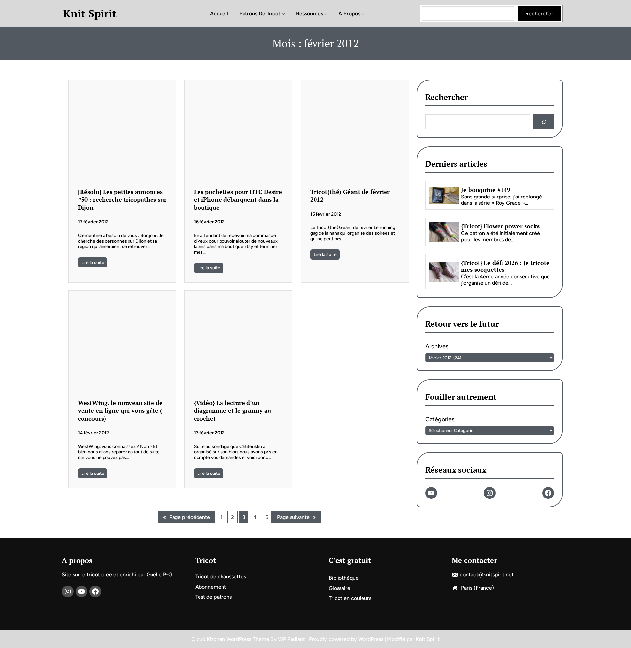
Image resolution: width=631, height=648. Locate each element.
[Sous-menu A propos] (363, 13)
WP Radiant (291, 639)
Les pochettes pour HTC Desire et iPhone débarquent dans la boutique (238, 199)
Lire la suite (92, 262)
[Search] (543, 122)
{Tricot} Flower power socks (500, 226)
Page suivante (296, 517)
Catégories (439, 419)
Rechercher (539, 14)
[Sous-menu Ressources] (326, 13)
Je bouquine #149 (485, 190)
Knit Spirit (90, 13)
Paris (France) (477, 588)
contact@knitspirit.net (487, 574)
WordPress (370, 639)
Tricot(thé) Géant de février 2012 (350, 195)
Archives (436, 346)
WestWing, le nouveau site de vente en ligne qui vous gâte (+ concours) (122, 410)
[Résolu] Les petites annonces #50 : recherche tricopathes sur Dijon (122, 199)
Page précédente (186, 517)
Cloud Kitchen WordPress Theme (230, 639)
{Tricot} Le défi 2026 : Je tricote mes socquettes (505, 266)
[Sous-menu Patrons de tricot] (283, 13)
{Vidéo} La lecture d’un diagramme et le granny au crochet (232, 410)
